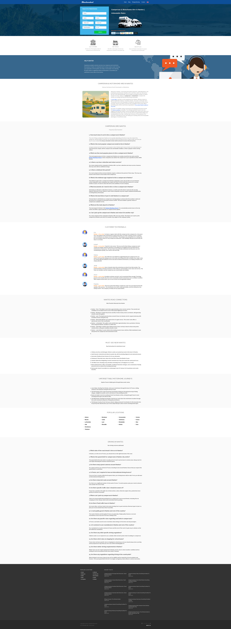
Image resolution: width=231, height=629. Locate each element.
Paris (137, 424)
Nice (137, 422)
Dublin (82, 575)
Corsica (138, 417)
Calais (103, 419)
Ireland (82, 572)
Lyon (103, 422)
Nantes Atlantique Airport (95, 157)
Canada (94, 577)
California (95, 572)
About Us (148, 625)
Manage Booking (136, 2)
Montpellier (122, 422)
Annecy (86, 417)
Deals (125, 2)
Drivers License (85, 25)
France (137, 419)
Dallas (82, 577)
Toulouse (87, 429)
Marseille (104, 424)
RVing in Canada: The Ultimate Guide (112, 599)
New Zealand (95, 575)
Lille (86, 424)
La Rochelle (88, 422)
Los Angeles (83, 579)
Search (100, 32)
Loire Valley (114, 99)
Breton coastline (116, 110)
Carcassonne (122, 417)
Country (84, 11)
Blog (129, 2)
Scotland (94, 579)
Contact (143, 2)
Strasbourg (88, 426)
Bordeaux (104, 417)
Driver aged (97, 25)
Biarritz (86, 419)
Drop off (97, 16)
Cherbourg (121, 419)
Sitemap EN (91, 625)
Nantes (120, 424)
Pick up (83, 16)
